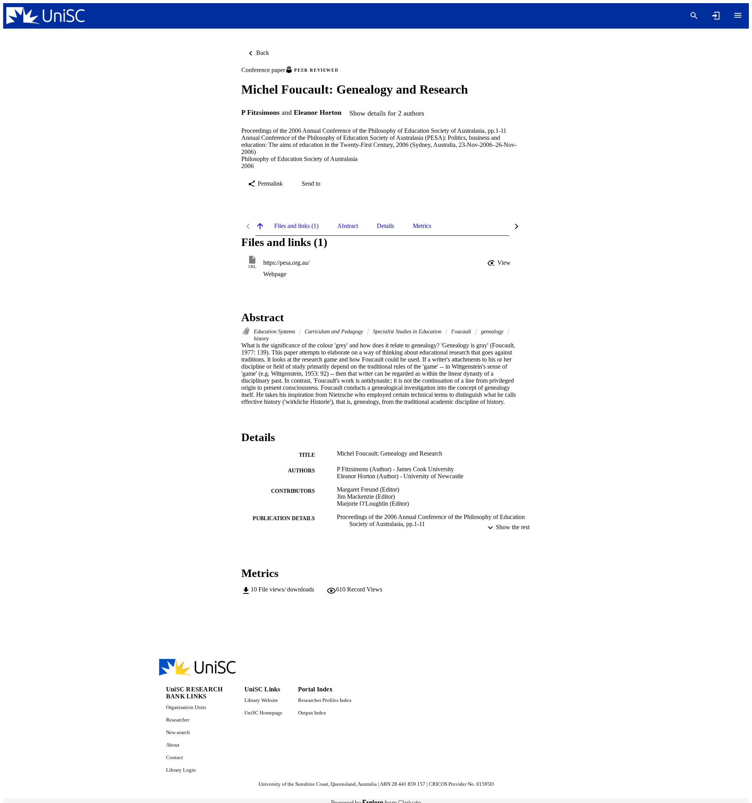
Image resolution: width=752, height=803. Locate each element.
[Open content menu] (738, 15)
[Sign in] (716, 16)
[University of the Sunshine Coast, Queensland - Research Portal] (45, 16)
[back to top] (260, 226)
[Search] (694, 16)
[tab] (296, 226)
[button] (500, 263)
